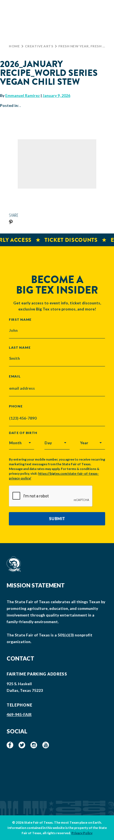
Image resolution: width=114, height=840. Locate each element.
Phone (16, 406)
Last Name (19, 347)
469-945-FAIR (19, 714)
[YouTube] (45, 745)
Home (14, 46)
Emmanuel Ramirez (22, 95)
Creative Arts (39, 46)
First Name (20, 319)
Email (15, 376)
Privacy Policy (81, 833)
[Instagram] (33, 745)
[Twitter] (22, 745)
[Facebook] (10, 745)
